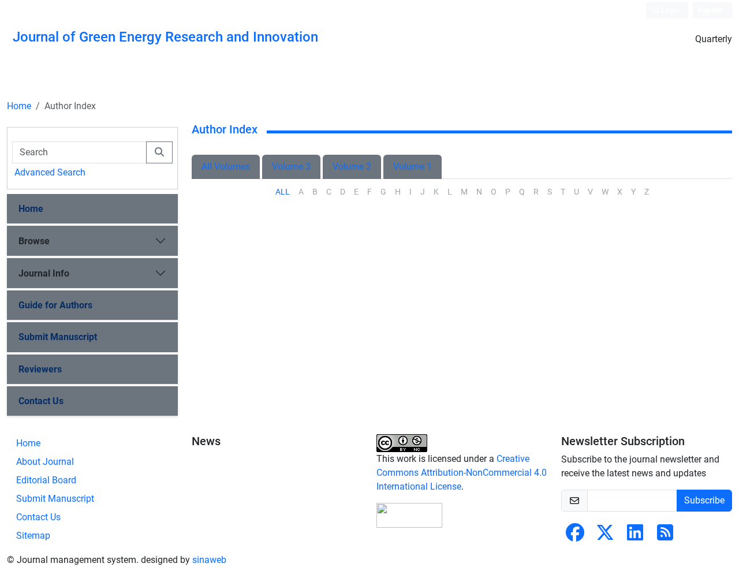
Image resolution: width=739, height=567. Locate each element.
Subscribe (704, 500)
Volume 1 (412, 166)
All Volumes (225, 166)
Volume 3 (291, 166)
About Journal (45, 461)
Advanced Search (49, 172)
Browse (34, 241)
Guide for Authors (55, 305)
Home (19, 105)
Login (669, 10)
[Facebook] (575, 536)
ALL (282, 191)
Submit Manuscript (57, 336)
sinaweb (209, 559)
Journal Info (43, 273)
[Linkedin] (635, 536)
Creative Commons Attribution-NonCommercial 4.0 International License (461, 472)
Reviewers (40, 369)
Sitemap (33, 535)
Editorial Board (46, 480)
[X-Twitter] (605, 536)
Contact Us (41, 401)
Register (710, 10)
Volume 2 (352, 166)
